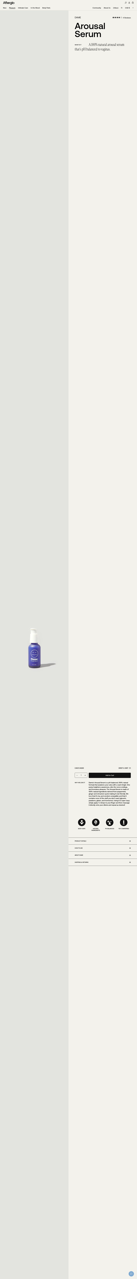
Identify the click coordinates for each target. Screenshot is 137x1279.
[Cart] (133, 2)
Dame (78, 17)
